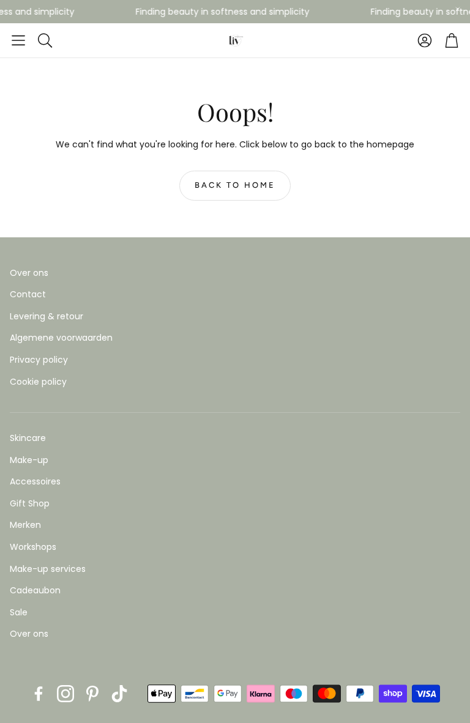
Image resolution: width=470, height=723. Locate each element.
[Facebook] (38, 693)
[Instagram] (65, 693)
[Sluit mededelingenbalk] (458, 9)
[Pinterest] (92, 693)
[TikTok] (119, 693)
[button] (18, 40)
